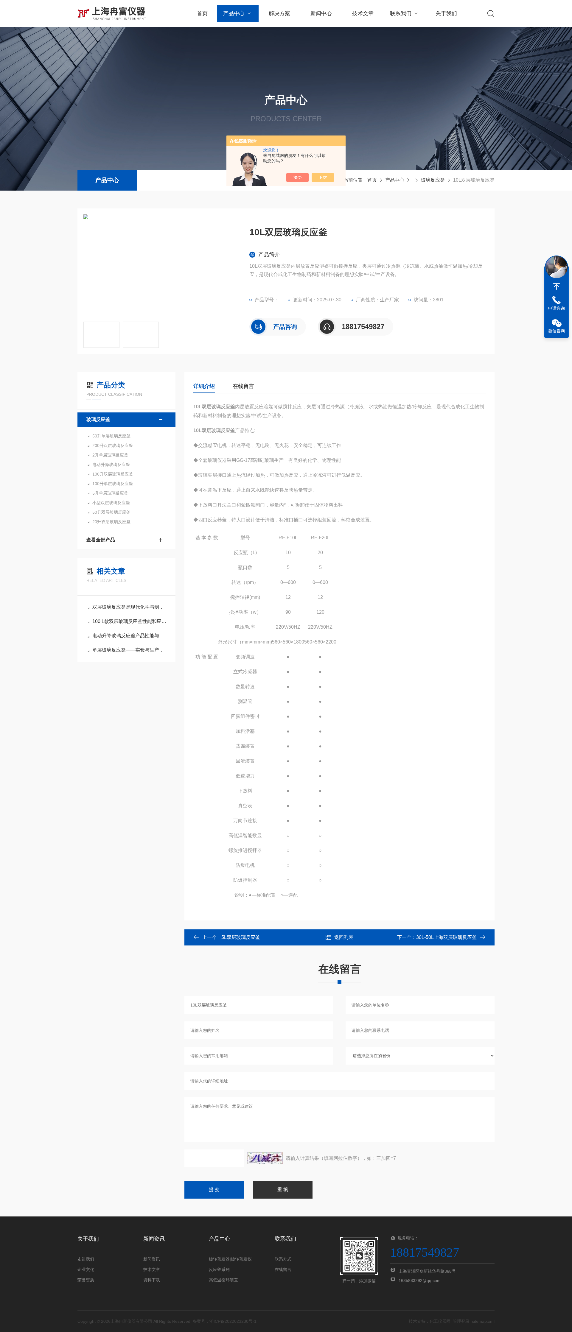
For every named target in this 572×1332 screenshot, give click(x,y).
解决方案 (279, 13)
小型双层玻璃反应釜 (111, 502)
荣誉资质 (85, 1280)
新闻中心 (321, 13)
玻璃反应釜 (433, 180)
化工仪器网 (440, 1321)
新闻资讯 (151, 1259)
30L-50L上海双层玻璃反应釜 (446, 937)
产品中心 (234, 13)
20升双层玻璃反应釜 (111, 521)
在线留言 (243, 386)
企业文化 (85, 1269)
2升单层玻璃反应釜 (110, 455)
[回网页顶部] (556, 286)
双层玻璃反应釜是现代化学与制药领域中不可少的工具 (129, 607)
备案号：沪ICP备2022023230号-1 (225, 1321)
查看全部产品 (100, 539)
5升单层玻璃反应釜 (110, 493)
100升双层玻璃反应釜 (112, 474)
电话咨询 (556, 308)
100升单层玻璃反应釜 (112, 483)
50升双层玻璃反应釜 (111, 512)
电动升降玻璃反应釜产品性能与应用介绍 (129, 635)
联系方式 (283, 1259)
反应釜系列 (219, 1269)
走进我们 (85, 1259)
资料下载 (151, 1280)
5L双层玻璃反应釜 (240, 937)
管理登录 (461, 1321)
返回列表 (343, 937)
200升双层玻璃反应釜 (112, 445)
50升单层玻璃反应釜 (111, 436)
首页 (202, 13)
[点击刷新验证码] (265, 1158)
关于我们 (446, 13)
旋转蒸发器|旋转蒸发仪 (230, 1259)
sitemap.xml (483, 1321)
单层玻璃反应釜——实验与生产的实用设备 (129, 649)
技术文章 (363, 13)
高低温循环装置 (223, 1280)
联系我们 (400, 13)
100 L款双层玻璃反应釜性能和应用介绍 (129, 621)
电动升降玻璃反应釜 (111, 464)
